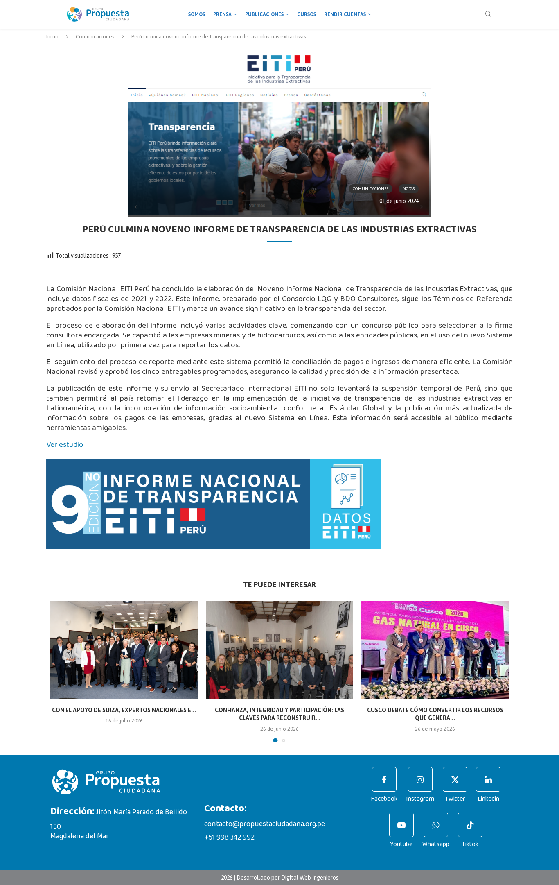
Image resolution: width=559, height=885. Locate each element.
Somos (196, 14)
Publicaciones (264, 14)
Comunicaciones (95, 37)
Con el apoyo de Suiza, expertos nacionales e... (124, 710)
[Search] (488, 14)
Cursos (306, 14)
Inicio (52, 37)
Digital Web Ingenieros (309, 877)
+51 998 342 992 (229, 837)
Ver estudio (64, 444)
